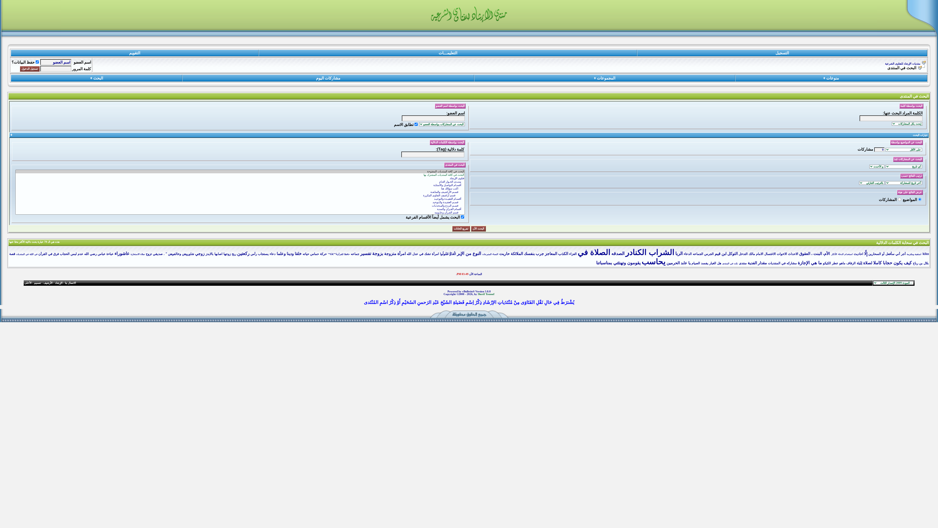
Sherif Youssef (486, 294)
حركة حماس (318, 254)
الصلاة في (594, 252)
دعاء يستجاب (267, 254)
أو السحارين (876, 254)
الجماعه (698, 254)
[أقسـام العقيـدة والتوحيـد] (240, 199)
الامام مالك (756, 254)
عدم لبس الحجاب (71, 254)
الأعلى (28, 283)
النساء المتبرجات (490, 254)
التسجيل (782, 53)
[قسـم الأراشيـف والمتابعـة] (240, 192)
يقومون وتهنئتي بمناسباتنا (618, 262)
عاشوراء (122, 253)
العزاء (573, 254)
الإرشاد (59, 283)
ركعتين (243, 253)
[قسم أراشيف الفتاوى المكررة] (240, 195)
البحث (98, 78)
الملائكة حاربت (511, 254)
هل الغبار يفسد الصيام (706, 263)
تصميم (37, 283)
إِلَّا (865, 254)
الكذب (563, 254)
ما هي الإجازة (810, 262)
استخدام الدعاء (845, 254)
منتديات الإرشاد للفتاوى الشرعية (902, 63)
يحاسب (654, 261)
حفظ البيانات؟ (23, 62)
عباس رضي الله (95, 254)
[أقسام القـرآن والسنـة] (240, 209)
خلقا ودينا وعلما (289, 254)
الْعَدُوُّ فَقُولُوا (448, 254)
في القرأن (45, 254)
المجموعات (606, 78)
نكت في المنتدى (730, 263)
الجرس (709, 254)
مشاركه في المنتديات (782, 263)
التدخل (743, 254)
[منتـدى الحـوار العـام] (240, 182)
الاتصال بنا (70, 283)
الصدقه (618, 253)
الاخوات (782, 254)
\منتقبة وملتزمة (914, 254)
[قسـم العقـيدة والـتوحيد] (240, 202)
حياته (306, 254)
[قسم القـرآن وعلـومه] (240, 212)
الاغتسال (770, 254)
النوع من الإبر (469, 253)
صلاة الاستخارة (138, 254)
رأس (254, 254)
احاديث (858, 254)
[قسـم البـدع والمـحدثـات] (240, 206)
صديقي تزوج (154, 254)
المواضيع (910, 200)
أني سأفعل (892, 254)
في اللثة (33, 254)
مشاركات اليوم (328, 78)
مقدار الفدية (757, 263)
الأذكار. (834, 254)
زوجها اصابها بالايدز (218, 254)
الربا (679, 253)
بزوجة (377, 253)
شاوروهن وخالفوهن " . (179, 254)
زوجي (200, 254)
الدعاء (688, 254)
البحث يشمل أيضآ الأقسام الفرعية (433, 217)
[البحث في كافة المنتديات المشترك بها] (240, 175)
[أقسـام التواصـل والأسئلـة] (240, 185)
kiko (926, 254)
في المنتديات (22, 254)
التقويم (134, 53)
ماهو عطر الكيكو (834, 263)
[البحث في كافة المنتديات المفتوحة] (240, 171)
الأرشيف (48, 283)
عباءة (110, 254)
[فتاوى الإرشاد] (240, 178)
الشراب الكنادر (650, 252)
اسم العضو (82, 62)
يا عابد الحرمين (679, 263)
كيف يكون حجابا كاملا (892, 262)
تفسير (365, 253)
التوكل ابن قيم (726, 254)
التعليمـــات (448, 53)
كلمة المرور (81, 69)
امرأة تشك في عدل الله (423, 254)
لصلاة (867, 263)
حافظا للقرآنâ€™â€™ (339, 254)
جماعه (355, 254)
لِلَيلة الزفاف (854, 263)
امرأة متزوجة (395, 254)
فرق (56, 254)
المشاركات (888, 200)
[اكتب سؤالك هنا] (240, 188)
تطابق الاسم (404, 124)
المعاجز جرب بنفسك (540, 254)
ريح (234, 254)
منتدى (743, 263)
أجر (903, 254)
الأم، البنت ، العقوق (814, 254)
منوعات (832, 78)
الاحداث (793, 254)
